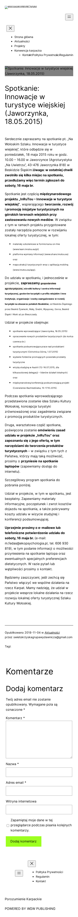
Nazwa (12, 764)
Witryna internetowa (21, 801)
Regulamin (66, 55)
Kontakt (27, 55)
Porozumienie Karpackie (23, 899)
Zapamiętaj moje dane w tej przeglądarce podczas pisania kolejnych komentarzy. (41, 825)
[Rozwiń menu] (69, 17)
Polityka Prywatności (46, 55)
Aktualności (52, 632)
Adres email (16, 782)
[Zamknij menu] (10, 28)
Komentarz (15, 718)
